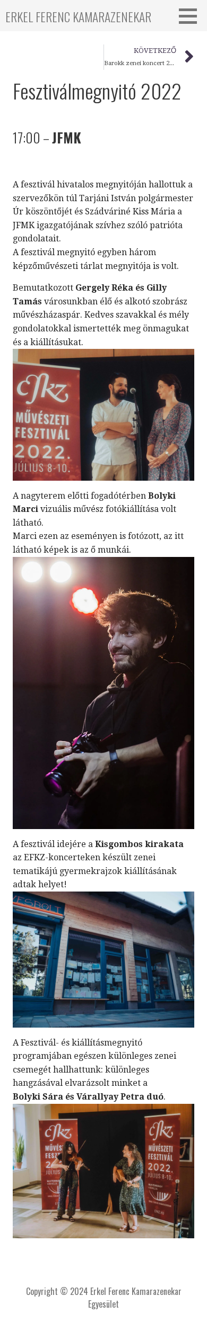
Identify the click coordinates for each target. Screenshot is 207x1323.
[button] (191, 16)
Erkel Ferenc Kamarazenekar (78, 16)
